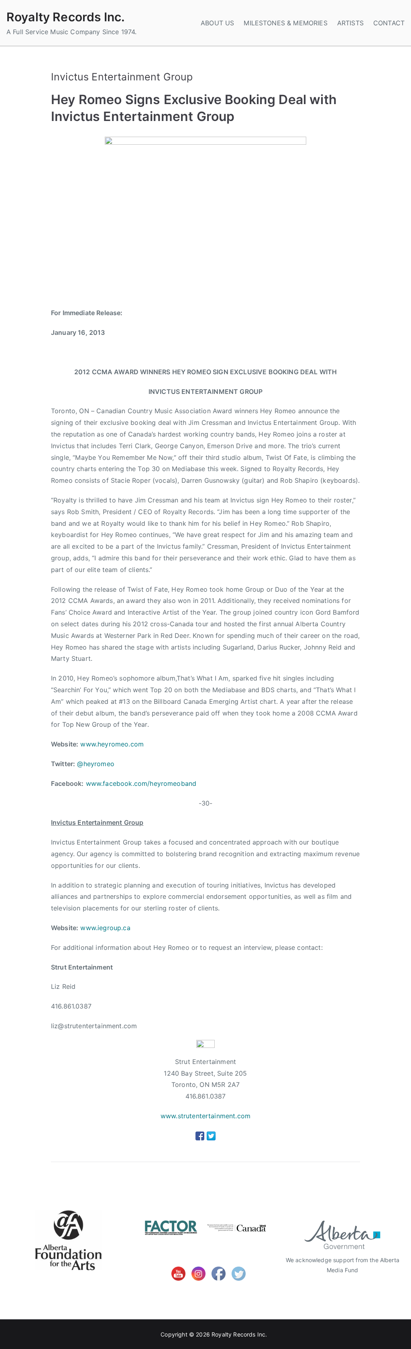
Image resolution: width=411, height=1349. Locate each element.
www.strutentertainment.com (205, 1116)
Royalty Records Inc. (65, 17)
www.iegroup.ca (105, 928)
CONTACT (389, 23)
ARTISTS (350, 23)
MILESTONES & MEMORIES (285, 23)
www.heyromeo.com (112, 744)
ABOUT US (217, 23)
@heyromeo (95, 764)
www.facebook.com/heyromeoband (141, 783)
